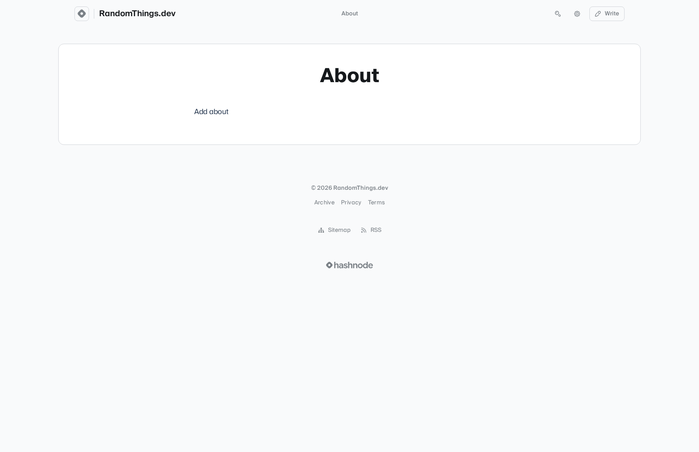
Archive (324, 203)
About (349, 14)
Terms (376, 203)
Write (612, 14)
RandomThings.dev (137, 14)
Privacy (351, 203)
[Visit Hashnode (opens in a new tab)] (349, 265)
